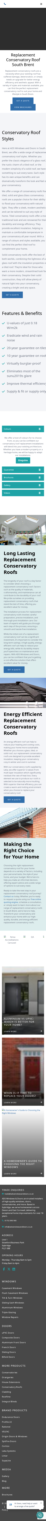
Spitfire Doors (9, 1441)
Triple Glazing (9, 1312)
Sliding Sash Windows (13, 1302)
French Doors (9, 1347)
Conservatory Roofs (12, 1387)
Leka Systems (9, 1451)
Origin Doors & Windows (14, 1436)
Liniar (5, 1455)
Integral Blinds (9, 1401)
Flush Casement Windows (15, 1293)
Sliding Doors (9, 1352)
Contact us (9, 896)
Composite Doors (11, 1337)
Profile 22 (7, 1422)
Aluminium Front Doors (14, 1342)
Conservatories (9, 1372)
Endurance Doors (11, 1417)
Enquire (23, 460)
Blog (4, 1481)
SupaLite (6, 1460)
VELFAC (5, 1431)
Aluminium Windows (12, 1307)
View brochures (23, 107)
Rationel (6, 1426)
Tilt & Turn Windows (12, 1298)
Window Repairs (10, 1317)
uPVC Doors (8, 1332)
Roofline (6, 1396)
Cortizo (5, 1446)
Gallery (5, 1476)
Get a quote (22, 101)
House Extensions (11, 1382)
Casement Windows (12, 1288)
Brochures (7, 1494)
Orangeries (7, 1377)
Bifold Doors (8, 1357)
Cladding (6, 1392)
